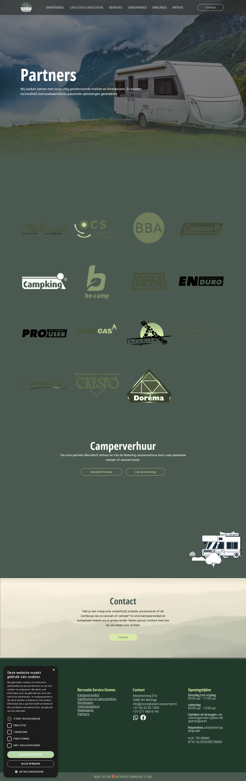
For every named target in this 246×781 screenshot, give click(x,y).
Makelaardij (85, 710)
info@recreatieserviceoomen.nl (155, 704)
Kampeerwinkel (88, 695)
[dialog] (31, 721)
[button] (30, 771)
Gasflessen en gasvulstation (96, 699)
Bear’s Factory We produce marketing (118, 776)
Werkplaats (85, 703)
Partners (83, 714)
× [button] (53, 670)
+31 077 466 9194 (145, 711)
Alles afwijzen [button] (30, 763)
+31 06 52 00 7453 (146, 708)
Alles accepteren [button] (30, 754)
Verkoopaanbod (88, 706)
